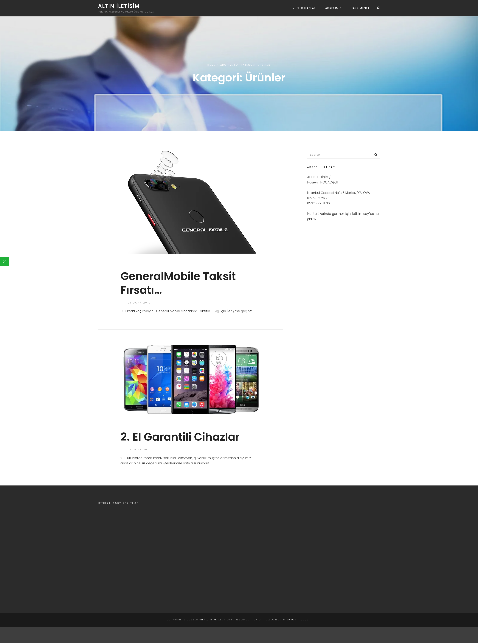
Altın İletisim (119, 6)
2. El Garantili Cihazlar (180, 436)
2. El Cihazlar (304, 8)
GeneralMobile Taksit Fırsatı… (178, 283)
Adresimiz (333, 8)
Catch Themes (297, 619)
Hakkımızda (360, 8)
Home (211, 64)
